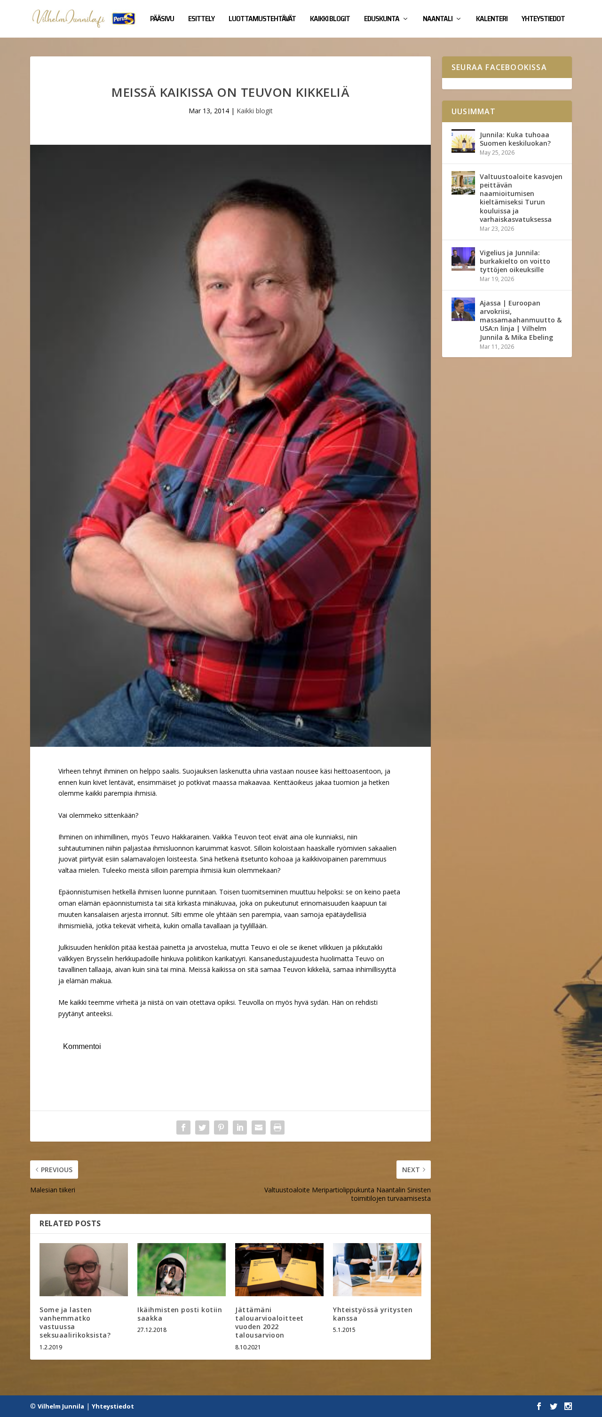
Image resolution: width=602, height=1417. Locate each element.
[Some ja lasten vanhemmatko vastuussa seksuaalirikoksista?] (84, 1269)
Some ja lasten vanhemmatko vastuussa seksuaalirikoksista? (75, 1322)
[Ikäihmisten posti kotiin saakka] (181, 1269)
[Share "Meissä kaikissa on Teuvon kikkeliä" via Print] (277, 1127)
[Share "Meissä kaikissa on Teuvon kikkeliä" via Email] (258, 1127)
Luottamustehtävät (262, 19)
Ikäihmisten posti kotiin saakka (179, 1314)
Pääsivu (162, 19)
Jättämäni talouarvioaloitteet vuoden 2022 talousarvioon (269, 1322)
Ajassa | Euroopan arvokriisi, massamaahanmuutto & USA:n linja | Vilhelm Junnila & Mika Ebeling (521, 320)
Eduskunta (381, 19)
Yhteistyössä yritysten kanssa (372, 1314)
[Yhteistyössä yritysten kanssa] (377, 1269)
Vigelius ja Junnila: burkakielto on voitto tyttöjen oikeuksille (515, 261)
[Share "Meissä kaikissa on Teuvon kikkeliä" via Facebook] (183, 1127)
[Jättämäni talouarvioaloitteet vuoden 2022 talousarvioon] (279, 1269)
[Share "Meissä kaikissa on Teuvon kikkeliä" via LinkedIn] (239, 1127)
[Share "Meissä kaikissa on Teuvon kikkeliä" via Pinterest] (221, 1127)
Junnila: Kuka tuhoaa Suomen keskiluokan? (515, 139)
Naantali (437, 19)
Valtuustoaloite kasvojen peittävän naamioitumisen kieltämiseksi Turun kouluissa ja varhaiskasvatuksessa (521, 198)
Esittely (201, 19)
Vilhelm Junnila (61, 1406)
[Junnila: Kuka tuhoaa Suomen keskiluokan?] (463, 141)
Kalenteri (491, 19)
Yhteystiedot (543, 19)
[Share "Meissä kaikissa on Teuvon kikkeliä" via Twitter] (202, 1127)
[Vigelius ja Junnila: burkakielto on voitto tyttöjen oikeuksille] (463, 259)
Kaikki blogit (330, 19)
